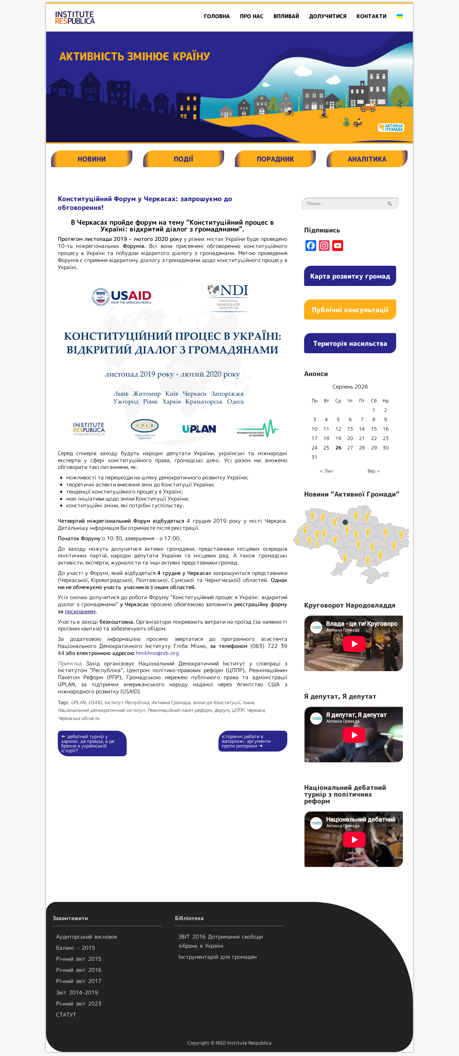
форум (221, 710)
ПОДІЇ (183, 158)
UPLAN (78, 702)
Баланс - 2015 (75, 947)
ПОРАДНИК (275, 158)
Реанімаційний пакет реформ (180, 710)
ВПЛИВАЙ (286, 16)
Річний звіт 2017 (78, 981)
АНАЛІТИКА (367, 158)
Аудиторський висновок (86, 936)
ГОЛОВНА (217, 16)
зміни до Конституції (216, 702)
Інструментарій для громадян (217, 956)
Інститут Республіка (126, 702)
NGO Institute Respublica (243, 1043)
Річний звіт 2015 (78, 958)
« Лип (326, 471)
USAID (94, 702)
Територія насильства (350, 343)
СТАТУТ (66, 1014)
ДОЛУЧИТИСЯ (327, 16)
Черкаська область (78, 718)
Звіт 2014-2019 (77, 992)
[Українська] (399, 16)
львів (248, 702)
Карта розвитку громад (350, 276)
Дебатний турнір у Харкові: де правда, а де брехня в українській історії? (87, 743)
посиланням (80, 611)
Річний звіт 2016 (78, 970)
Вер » (374, 471)
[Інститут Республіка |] (104, 17)
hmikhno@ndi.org (157, 653)
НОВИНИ (92, 158)
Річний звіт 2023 (78, 1003)
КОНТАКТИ (371, 16)
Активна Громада (171, 702)
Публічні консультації (350, 309)
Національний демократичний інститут (101, 710)
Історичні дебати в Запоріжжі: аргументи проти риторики (246, 741)
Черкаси (255, 710)
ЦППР (238, 710)
